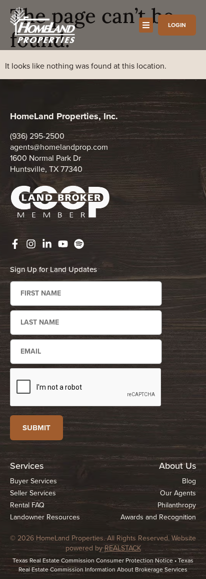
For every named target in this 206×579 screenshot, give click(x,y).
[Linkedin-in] (47, 244)
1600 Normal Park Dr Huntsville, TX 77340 (46, 163)
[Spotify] (79, 244)
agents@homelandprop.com (59, 147)
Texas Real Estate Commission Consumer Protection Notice (92, 560)
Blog (189, 481)
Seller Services (33, 493)
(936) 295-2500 (37, 136)
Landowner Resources (45, 517)
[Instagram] (31, 244)
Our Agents (178, 493)
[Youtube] (63, 244)
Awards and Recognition (158, 517)
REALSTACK (122, 548)
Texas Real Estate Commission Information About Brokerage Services (106, 565)
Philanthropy (177, 505)
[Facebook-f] (15, 244)
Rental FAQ (27, 505)
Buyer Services (33, 481)
